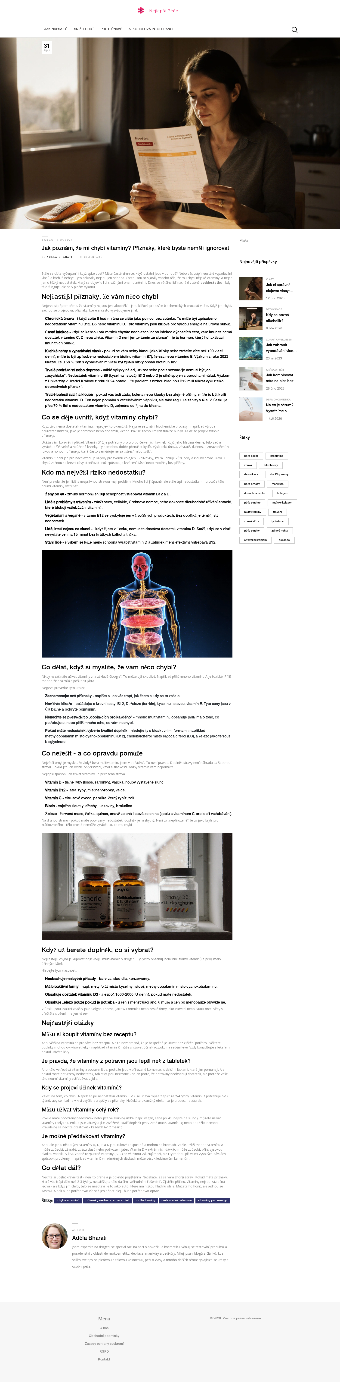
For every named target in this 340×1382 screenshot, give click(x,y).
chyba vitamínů (68, 1200)
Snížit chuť (84, 29)
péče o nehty (252, 502)
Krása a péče (275, 369)
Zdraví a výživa (57, 240)
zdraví (248, 465)
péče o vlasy (252, 483)
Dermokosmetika (278, 399)
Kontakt (104, 1359)
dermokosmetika (254, 493)
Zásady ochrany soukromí (104, 1343)
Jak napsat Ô (56, 29)
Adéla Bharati (60, 257)
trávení (277, 511)
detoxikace (251, 474)
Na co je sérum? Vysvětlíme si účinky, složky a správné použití (280, 408)
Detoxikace (274, 309)
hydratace (277, 521)
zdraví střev (251, 521)
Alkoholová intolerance (151, 29)
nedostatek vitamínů (176, 1200)
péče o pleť (251, 455)
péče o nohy (252, 530)
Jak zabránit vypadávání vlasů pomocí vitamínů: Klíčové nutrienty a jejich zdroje (281, 348)
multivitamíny (145, 1200)
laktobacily (271, 465)
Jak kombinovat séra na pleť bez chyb (280, 378)
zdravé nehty (280, 530)
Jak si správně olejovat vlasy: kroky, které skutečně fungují (279, 288)
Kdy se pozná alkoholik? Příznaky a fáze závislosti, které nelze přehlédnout (281, 318)
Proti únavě (111, 29)
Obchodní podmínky (104, 1336)
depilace (284, 539)
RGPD (104, 1351)
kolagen (282, 493)
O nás (104, 1328)
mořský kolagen (282, 502)
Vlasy (270, 279)
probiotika (276, 455)
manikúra (278, 483)
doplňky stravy (279, 474)
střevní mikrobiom (255, 539)
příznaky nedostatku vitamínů (108, 1200)
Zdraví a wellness (279, 339)
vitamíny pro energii (212, 1200)
